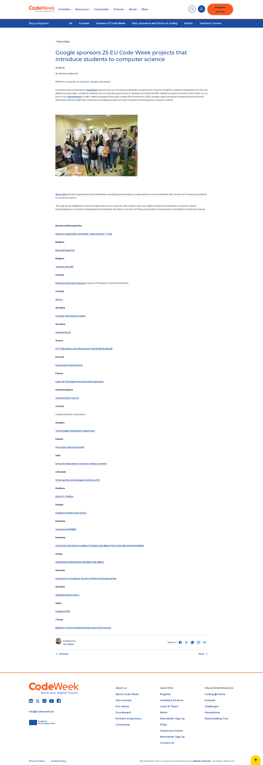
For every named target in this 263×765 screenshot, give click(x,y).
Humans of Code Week (110, 23)
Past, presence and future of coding (154, 23)
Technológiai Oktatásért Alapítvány (75, 430)
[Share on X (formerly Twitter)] (186, 642)
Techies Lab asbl (64, 266)
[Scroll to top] (256, 760)
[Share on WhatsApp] (192, 642)
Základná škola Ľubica (67, 594)
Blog (144, 9)
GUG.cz (59, 299)
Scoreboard (123, 712)
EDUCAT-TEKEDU (64, 496)
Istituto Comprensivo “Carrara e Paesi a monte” (81, 463)
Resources (82, 9)
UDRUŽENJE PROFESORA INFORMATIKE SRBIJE (79, 562)
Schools (119, 9)
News (163, 712)
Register (165, 694)
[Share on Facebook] (180, 642)
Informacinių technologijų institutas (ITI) (77, 480)
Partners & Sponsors (129, 718)
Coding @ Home (215, 694)
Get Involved (123, 700)
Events (188, 23)
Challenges (212, 706)
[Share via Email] (198, 642)
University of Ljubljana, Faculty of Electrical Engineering (85, 578)
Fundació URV (62, 611)
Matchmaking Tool (216, 718)
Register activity (220, 9)
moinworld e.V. (63, 332)
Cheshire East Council (67, 397)
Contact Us (167, 742)
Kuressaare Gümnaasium (69, 365)
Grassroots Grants (171, 730)
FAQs (163, 724)
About (133, 9)
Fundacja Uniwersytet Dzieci (71, 512)
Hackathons (212, 712)
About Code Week (127, 694)
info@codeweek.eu (41, 711)
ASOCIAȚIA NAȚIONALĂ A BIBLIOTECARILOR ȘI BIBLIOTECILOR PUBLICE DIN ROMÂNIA (99, 545)
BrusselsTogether (65, 250)
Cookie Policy (58, 761)
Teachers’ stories (210, 23)
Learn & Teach (169, 706)
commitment (74, 96)
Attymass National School (69, 447)
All (70, 23)
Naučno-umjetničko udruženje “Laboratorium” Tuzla (83, 233)
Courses (84, 23)
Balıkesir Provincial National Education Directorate (83, 627)
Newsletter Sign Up (172, 718)
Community (101, 9)
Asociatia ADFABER (65, 529)
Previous (63, 653)
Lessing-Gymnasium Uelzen (70, 315)
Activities (64, 9)
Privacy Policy (37, 761)
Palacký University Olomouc (70, 283)
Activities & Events (171, 700)
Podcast (210, 700)
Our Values (122, 706)
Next (201, 653)
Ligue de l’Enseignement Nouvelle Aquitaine (79, 381)
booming (92, 89)
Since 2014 (61, 194)
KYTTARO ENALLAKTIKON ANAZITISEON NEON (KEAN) (83, 348)
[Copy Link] (205, 642)
